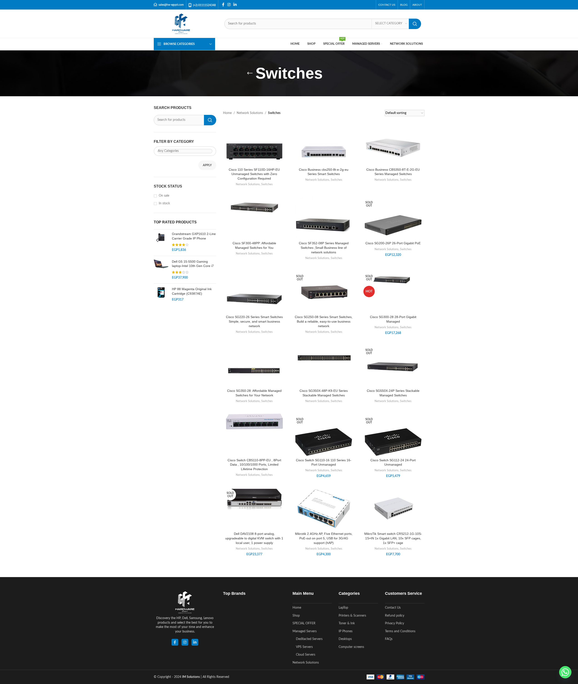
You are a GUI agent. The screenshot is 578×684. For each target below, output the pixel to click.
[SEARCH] (415, 24)
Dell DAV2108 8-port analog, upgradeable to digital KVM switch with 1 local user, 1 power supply (254, 538)
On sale (164, 195)
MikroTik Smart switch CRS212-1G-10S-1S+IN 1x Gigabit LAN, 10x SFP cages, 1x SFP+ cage (393, 538)
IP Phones (345, 631)
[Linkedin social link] (235, 4)
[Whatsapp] (565, 672)
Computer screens (351, 647)
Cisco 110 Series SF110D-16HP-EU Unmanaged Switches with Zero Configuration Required (254, 174)
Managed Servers (305, 631)
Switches (267, 184)
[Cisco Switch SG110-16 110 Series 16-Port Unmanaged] (324, 442)
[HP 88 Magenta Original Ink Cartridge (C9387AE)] (161, 294)
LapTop (343, 607)
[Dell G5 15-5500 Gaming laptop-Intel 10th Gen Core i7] (161, 269)
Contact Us (393, 607)
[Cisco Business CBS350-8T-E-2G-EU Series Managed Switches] (393, 149)
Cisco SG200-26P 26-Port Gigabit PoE (393, 243)
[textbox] (185, 151)
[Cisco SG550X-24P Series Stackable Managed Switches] (393, 365)
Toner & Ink (347, 623)
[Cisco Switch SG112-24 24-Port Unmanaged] (393, 442)
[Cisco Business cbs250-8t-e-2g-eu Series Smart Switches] (324, 151)
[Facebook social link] (223, 4)
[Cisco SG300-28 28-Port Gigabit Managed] (393, 279)
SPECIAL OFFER (304, 623)
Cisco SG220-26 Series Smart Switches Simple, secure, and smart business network (254, 321)
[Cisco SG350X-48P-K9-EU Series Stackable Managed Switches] (324, 358)
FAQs (388, 639)
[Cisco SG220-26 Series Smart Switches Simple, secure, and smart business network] (254, 299)
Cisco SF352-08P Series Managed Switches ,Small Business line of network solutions (324, 247)
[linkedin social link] (194, 642)
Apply (207, 165)
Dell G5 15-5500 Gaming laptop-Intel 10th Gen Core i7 (193, 264)
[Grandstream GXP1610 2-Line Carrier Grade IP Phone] (161, 242)
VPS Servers (304, 647)
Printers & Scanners (352, 615)
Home (227, 113)
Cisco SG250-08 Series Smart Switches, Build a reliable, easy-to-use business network (323, 321)
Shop (296, 615)
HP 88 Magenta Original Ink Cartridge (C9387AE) (192, 291)
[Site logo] (181, 23)
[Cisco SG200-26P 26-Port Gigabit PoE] (393, 225)
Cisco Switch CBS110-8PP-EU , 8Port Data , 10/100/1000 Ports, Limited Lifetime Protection (254, 464)
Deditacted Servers (309, 639)
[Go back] (250, 73)
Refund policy (394, 615)
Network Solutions (250, 113)
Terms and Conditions (400, 631)
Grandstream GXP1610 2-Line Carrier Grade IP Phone (194, 236)
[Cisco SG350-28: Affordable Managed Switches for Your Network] (254, 372)
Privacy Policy (394, 623)
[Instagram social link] (229, 4)
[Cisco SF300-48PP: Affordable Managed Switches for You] (254, 207)
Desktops (345, 639)
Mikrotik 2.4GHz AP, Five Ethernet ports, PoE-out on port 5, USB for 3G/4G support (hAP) (323, 538)
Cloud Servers (305, 654)
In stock (164, 203)
